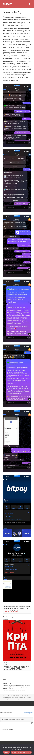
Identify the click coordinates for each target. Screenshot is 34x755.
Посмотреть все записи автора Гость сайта (14, 690)
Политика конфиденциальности (21, 752)
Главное (9, 697)
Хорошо (6, 752)
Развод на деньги (17, 699)
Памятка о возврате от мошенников (17, 666)
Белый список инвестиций (13, 669)
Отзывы (10, 699)
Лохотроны (15, 697)
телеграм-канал (19, 685)
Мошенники (22, 697)
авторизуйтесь (29, 713)
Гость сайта (16, 695)
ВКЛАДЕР (7, 4)
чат (18, 667)
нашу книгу (13, 617)
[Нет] (32, 749)
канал (13, 667)
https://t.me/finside (11, 611)
